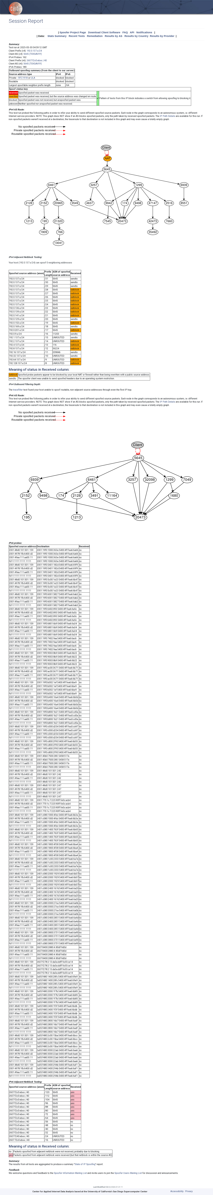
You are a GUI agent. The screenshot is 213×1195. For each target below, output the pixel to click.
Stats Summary (57, 36)
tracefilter (18, 389)
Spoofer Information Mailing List (70, 1173)
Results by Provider (162, 36)
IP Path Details (167, 116)
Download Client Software (104, 32)
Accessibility (177, 1191)
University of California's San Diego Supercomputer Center (117, 1191)
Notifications (144, 32)
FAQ (125, 32)
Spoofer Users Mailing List (128, 1173)
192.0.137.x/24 (34, 50)
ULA (33, 77)
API (132, 32)
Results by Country (136, 36)
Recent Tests (77, 36)
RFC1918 (23, 77)
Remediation (95, 36)
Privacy (189, 1191)
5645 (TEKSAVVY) (32, 54)
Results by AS (113, 36)
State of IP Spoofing (85, 1164)
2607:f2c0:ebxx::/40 (37, 60)
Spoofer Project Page (73, 32)
